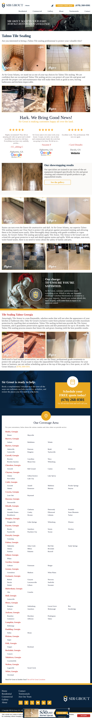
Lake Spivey (52, 476)
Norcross (51, 579)
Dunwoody (51, 509)
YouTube (38, 703)
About (61, 11)
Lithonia (50, 515)
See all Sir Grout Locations (36, 679)
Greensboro (11, 572)
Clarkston (30, 509)
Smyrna (70, 488)
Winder (50, 442)
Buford (9, 579)
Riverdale (51, 549)
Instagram (21, 703)
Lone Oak (10, 495)
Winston (70, 522)
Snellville (51, 582)
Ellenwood (51, 512)
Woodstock (71, 469)
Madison (30, 572)
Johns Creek (31, 546)
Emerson (30, 449)
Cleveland (10, 675)
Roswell (50, 551)
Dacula (9, 582)
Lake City (30, 479)
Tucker (70, 515)
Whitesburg (51, 462)
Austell (29, 486)
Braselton (10, 616)
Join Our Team (25, 697)
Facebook (26, 703)
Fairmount (30, 565)
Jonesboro (30, 529)
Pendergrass (52, 616)
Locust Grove (52, 606)
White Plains (52, 572)
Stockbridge (72, 609)
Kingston (30, 452)
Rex (69, 606)
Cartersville (11, 452)
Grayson (30, 579)
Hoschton (30, 616)
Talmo (50, 619)
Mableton (51, 486)
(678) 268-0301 (82, 5)
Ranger (50, 565)
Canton (50, 469)
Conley (29, 512)
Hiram (29, 633)
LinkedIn (44, 703)
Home (4, 691)
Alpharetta (10, 546)
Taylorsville (52, 452)
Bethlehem (30, 442)
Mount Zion (31, 462)
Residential (23, 11)
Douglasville (11, 522)
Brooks (9, 529)
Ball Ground (31, 469)
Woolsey (71, 529)
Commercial (37, 11)
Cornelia (30, 592)
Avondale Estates (12, 512)
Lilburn (29, 585)
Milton (29, 549)
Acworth (10, 469)
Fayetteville (11, 532)
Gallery (50, 11)
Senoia (50, 529)
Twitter (32, 703)
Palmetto (30, 551)
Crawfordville (11, 661)
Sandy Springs (73, 546)
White (70, 449)
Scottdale (71, 509)
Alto (8, 592)
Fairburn (10, 551)
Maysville (30, 435)
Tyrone (50, 532)
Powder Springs (73, 486)
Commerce (10, 619)
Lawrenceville (32, 582)
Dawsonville (11, 502)
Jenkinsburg (31, 606)
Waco (49, 459)
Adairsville (10, 449)
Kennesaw (30, 488)
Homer (9, 435)
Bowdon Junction (13, 462)
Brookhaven (11, 515)
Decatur (30, 515)
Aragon (9, 647)
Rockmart (30, 647)
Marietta (50, 488)
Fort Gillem (11, 479)
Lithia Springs (32, 522)
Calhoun (10, 565)
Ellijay (9, 558)
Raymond (30, 495)
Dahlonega (10, 626)
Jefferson (30, 619)
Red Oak (51, 546)
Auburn (9, 442)
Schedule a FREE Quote (64, 5)
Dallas (9, 633)
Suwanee (51, 585)
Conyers (10, 654)
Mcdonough (52, 609)
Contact (87, 11)
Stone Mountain (73, 512)
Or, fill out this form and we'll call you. (73, 403)
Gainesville (11, 599)
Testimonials (74, 11)
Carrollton (30, 459)
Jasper (9, 640)
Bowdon (10, 459)
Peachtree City (32, 532)
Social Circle (31, 668)
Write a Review (52, 6)
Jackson (9, 609)
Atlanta (9, 476)
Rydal (50, 449)
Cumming (10, 539)
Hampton (10, 606)
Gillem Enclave (32, 476)
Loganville (10, 668)
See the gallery (57, 182)
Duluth (9, 585)
